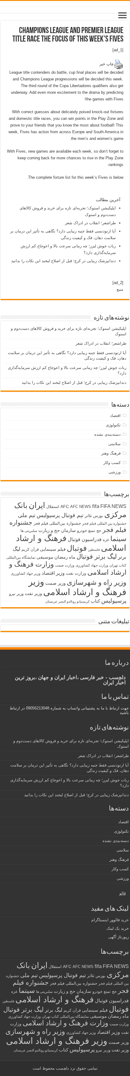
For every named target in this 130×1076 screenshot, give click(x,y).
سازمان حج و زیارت (57, 530)
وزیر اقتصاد (53, 573)
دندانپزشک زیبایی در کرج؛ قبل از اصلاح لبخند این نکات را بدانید (63, 261)
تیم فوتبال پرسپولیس (60, 515)
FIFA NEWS (113, 506)
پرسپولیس (113, 600)
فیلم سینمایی (53, 549)
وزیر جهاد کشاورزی (26, 573)
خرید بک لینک (117, 928)
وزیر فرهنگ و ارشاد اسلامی (77, 587)
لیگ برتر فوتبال (96, 556)
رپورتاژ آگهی (118, 937)
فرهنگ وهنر (111, 453)
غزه (106, 539)
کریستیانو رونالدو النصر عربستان (67, 601)
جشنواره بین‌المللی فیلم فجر (57, 523)
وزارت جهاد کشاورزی (92, 565)
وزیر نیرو (16, 593)
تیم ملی (26, 515)
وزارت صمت (64, 565)
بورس (98, 515)
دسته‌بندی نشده (107, 434)
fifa (95, 506)
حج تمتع (94, 530)
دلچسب (62, 1068)
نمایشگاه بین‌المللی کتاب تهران (65, 1016)
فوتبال (77, 548)
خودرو (82, 530)
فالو (122, 893)
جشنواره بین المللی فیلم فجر (104, 523)
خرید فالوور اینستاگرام (110, 920)
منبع (120, 289)
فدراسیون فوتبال (85, 539)
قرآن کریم (30, 549)
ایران (37, 505)
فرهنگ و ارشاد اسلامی (54, 999)
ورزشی (115, 472)
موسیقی (45, 557)
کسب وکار (112, 462)
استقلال (52, 506)
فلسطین (94, 549)
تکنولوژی (113, 425)
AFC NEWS (80, 506)
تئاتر (88, 515)
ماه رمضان (64, 557)
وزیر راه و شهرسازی (96, 582)
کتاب (95, 601)
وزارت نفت (76, 573)
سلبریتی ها (29, 531)
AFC (64, 506)
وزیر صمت (55, 583)
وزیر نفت (33, 593)
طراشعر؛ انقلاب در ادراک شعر (90, 223)
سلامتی (114, 444)
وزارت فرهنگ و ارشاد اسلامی (65, 1023)
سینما (118, 539)
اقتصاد (115, 415)
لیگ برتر (53, 1010)
